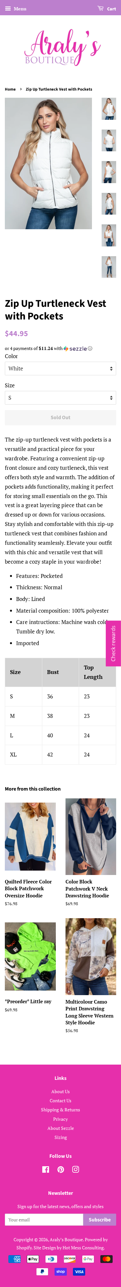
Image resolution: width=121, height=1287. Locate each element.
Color (11, 356)
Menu (19, 9)
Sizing (61, 1137)
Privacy (60, 1119)
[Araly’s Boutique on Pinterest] (60, 1171)
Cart (111, 9)
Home (10, 89)
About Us (60, 1091)
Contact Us (60, 1100)
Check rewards (113, 644)
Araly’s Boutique (66, 1239)
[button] (60, 348)
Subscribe (100, 1219)
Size (10, 385)
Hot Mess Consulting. (84, 1247)
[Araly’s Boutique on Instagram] (75, 1171)
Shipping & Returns (60, 1109)
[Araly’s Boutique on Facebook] (45, 1171)
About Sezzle (60, 1128)
